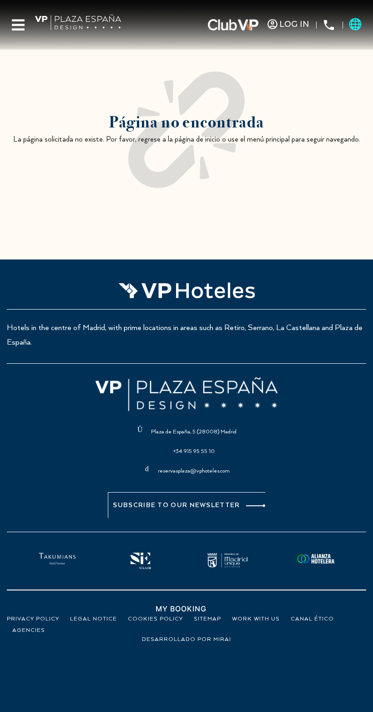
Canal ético (312, 618)
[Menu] (18, 25)
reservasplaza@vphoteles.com (194, 471)
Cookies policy (155, 618)
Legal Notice (93, 618)
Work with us (256, 618)
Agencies (28, 630)
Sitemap (207, 618)
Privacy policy (33, 618)
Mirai (222, 639)
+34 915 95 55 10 (194, 451)
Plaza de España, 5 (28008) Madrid (194, 431)
